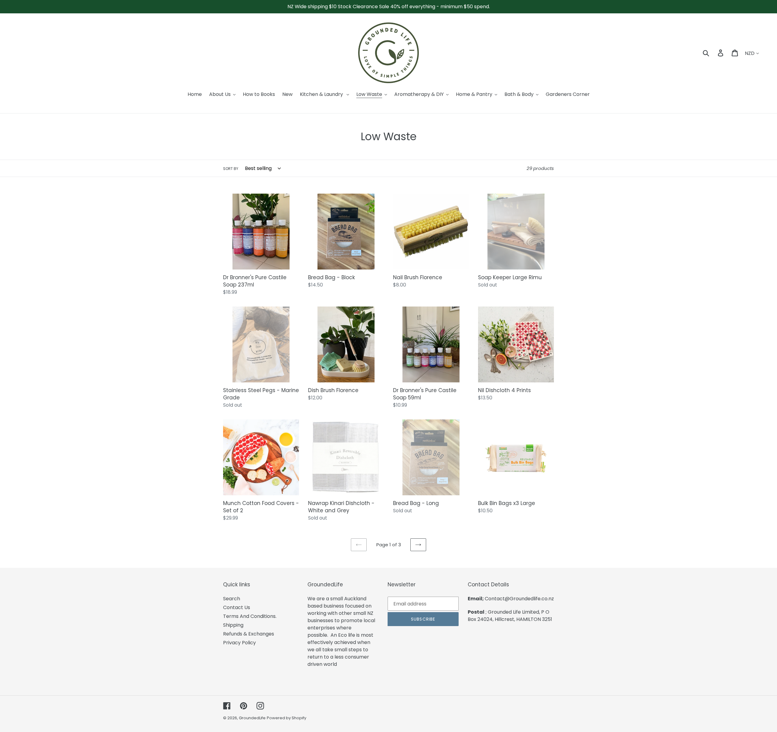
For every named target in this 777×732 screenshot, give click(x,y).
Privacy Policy (239, 642)
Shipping (233, 625)
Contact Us (236, 607)
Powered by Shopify (286, 718)
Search (231, 598)
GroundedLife (252, 718)
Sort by (230, 168)
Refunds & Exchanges (248, 633)
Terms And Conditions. (250, 616)
